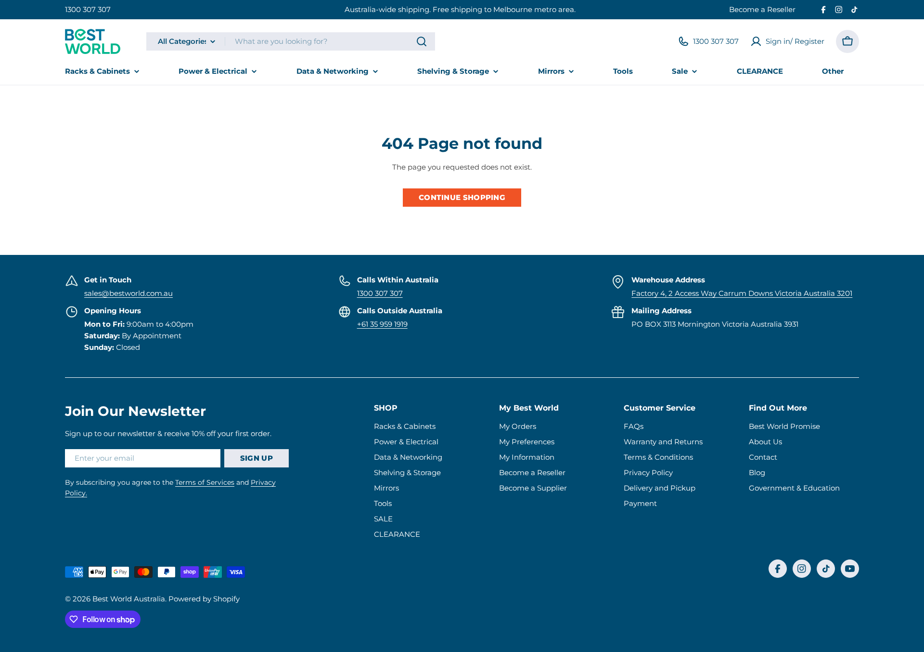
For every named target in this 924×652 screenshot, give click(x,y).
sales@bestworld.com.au (128, 293)
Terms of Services (204, 482)
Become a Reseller (762, 9)
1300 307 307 (88, 9)
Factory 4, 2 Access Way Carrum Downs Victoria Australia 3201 (741, 293)
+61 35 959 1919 (382, 324)
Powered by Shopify (204, 598)
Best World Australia (128, 598)
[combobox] (290, 41)
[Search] (421, 41)
